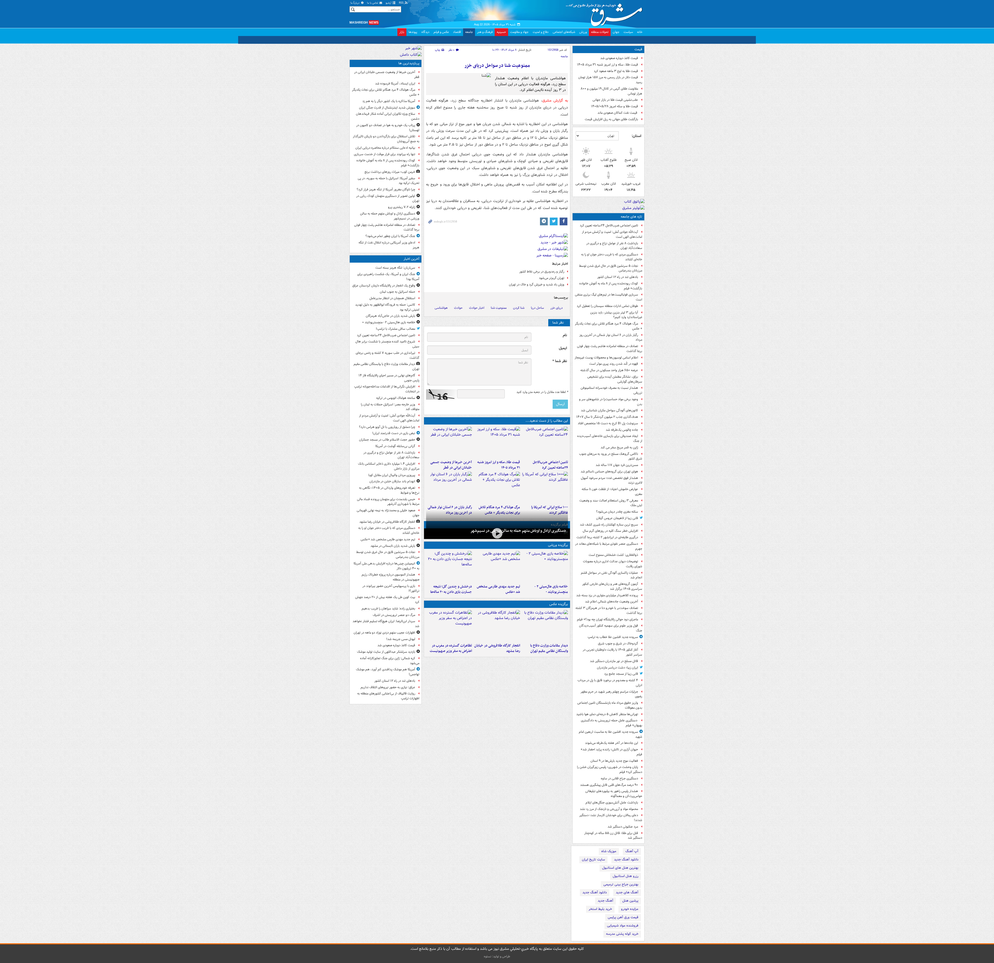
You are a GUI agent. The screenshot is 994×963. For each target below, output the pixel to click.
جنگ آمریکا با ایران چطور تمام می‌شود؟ (390, 236)
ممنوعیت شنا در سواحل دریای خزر (497, 66)
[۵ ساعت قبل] (449, 442)
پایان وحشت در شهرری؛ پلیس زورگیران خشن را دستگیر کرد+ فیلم (609, 769)
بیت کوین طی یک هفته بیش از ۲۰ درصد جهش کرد (387, 600)
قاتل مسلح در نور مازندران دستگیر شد (614, 661)
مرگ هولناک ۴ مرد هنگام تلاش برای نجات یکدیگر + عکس (608, 326)
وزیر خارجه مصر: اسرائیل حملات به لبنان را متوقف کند (390, 407)
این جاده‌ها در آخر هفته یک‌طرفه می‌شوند (611, 743)
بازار (401, 32)
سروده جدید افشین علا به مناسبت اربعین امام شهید (610, 734)
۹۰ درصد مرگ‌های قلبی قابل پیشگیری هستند (609, 784)
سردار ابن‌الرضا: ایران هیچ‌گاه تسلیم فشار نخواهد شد (386, 624)
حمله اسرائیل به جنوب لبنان (397, 291)
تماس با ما (373, 3)
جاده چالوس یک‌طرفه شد (622, 429)
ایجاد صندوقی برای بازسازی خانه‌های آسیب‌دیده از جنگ (609, 438)
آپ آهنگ (631, 851)
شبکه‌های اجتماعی (564, 32)
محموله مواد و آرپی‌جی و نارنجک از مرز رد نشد (609, 809)
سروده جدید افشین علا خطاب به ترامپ (613, 637)
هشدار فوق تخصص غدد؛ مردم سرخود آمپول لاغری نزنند (611, 480)
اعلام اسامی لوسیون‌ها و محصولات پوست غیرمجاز (606, 357)
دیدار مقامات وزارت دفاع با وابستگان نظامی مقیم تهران (549, 648)
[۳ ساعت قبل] (497, 442)
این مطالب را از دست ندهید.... (546, 420)
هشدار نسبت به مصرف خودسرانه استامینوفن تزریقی (611, 390)
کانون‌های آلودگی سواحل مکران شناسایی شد (609, 410)
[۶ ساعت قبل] (545, 487)
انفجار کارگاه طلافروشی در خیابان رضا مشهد (497, 648)
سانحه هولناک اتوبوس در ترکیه (395, 398)
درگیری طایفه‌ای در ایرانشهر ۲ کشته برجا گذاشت (607, 537)
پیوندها (412, 32)
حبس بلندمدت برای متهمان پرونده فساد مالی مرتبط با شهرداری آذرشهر (388, 502)
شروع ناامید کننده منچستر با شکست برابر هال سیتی (387, 344)
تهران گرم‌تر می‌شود (551, 278)
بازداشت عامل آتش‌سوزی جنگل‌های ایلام (612, 802)
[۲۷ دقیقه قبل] (545, 442)
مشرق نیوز (606, 13)
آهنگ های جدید (627, 892)
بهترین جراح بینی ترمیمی (620, 884)
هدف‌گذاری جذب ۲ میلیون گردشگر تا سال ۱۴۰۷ (607, 416)
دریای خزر (556, 307)
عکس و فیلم (441, 32)
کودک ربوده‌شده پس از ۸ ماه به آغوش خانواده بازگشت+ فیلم (610, 286)
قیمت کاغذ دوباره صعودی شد (619, 58)
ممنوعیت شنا (499, 307)
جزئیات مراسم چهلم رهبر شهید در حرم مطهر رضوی (611, 694)
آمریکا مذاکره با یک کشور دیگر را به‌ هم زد (388, 101)
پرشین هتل (630, 900)
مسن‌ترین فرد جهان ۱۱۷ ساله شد (617, 465)
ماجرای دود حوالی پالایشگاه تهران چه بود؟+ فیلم (607, 619)
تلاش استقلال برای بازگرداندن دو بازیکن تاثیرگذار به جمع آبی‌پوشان (386, 139)
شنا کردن (518, 307)
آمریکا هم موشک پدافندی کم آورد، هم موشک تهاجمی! (387, 672)
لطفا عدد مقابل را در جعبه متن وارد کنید (542, 392)
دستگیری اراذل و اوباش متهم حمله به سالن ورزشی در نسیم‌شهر (518, 530)
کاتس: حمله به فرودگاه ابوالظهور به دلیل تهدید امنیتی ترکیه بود (387, 307)
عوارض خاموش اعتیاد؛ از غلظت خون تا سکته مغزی (612, 492)
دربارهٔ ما (355, 3)
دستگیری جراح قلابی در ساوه (619, 778)
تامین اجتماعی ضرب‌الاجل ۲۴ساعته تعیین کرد (609, 225)
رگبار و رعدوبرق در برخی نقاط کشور (541, 271)
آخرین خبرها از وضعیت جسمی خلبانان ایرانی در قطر (451, 465)
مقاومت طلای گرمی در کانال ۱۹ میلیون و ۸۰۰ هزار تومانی (611, 91)
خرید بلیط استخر (600, 909)
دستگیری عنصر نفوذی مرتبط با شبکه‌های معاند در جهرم (608, 546)
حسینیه (501, 32)
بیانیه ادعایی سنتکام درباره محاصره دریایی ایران (385, 147)
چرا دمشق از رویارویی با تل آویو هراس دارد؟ (387, 427)
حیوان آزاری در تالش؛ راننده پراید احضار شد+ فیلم (611, 752)
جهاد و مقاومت (519, 32)
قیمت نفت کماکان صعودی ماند (617, 112)
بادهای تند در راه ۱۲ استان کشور (617, 277)
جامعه (469, 32)
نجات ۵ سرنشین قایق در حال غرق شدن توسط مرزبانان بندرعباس (610, 268)
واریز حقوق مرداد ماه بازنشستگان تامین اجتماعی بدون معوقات (609, 705)
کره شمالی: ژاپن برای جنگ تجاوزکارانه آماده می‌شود (389, 661)
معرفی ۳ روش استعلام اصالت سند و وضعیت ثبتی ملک (610, 503)
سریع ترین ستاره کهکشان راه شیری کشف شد (609, 524)
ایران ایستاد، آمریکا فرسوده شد (395, 83)
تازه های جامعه (631, 216)
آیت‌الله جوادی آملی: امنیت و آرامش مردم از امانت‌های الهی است (612, 234)
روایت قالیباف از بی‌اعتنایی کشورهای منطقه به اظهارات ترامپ (388, 696)
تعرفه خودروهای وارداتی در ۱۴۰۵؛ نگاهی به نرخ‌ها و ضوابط (389, 490)
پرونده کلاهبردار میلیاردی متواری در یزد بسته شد (607, 595)
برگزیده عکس (558, 604)
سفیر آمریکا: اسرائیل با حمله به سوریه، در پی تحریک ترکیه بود (388, 181)
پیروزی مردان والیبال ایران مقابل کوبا (391, 475)
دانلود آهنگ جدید (626, 859)
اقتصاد (457, 32)
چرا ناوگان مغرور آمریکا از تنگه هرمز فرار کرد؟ (386, 189)
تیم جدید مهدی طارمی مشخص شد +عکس (498, 589)
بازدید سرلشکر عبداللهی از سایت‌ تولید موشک (386, 651)
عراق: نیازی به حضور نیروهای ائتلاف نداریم (388, 687)
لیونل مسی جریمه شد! (400, 639)
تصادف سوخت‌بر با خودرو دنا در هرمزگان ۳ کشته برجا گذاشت (608, 610)
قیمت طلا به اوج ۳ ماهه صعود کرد (616, 71)
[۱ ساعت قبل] (497, 566)
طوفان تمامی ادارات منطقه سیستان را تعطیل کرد (607, 306)
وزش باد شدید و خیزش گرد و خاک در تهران (536, 284)
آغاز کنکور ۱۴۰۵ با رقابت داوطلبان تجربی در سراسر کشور (612, 652)
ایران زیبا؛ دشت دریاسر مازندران (617, 667)
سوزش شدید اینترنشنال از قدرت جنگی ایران (387, 107)
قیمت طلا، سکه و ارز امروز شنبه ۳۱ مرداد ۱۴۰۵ (607, 64)
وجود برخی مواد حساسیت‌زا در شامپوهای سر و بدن (610, 402)
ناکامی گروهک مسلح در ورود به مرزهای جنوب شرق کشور (610, 456)
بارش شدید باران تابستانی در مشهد (392, 545)
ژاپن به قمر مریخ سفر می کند (619, 447)
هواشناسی (441, 307)
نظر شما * (559, 361)
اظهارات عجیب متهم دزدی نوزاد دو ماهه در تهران (384, 632)
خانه (639, 32)
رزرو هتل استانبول (625, 876)
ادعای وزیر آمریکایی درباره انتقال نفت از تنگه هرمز (389, 245)
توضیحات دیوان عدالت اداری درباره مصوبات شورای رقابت (612, 564)
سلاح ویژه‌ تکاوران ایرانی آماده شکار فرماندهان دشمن (387, 116)
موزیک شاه (608, 851)
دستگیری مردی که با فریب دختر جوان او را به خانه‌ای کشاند (611, 257)
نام (565, 335)
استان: (636, 136)
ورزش (583, 32)
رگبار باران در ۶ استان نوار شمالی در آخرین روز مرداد (610, 337)
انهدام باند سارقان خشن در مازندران (392, 481)
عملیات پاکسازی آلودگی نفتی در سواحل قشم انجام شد (611, 575)
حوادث (458, 307)
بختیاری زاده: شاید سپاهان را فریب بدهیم (388, 608)
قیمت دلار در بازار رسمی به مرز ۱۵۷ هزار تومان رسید (610, 80)
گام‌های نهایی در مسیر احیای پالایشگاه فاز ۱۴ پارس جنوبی (389, 378)
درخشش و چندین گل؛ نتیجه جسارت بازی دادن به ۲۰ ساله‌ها (451, 589)
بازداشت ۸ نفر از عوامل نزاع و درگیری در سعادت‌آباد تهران (614, 246)
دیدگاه (425, 32)
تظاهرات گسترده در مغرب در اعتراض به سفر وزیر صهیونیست (451, 648)
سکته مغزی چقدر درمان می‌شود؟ (617, 511)
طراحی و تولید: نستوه (497, 956)
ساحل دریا (537, 307)
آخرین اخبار (411, 259)
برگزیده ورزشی (558, 545)
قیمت (638, 49)
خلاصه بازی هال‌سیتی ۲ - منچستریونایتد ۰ (551, 589)
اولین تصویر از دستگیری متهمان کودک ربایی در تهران (387, 198)
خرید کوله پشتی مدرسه (622, 934)
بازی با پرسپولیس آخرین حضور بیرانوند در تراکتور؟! (390, 588)
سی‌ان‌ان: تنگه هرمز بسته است (395, 267)
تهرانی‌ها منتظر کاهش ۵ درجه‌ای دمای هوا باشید (607, 714)
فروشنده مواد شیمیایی (622, 925)
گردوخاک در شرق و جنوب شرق (618, 643)
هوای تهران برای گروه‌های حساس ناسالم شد (609, 471)
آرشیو (389, 3)
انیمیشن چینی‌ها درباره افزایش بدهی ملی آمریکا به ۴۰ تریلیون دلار (386, 566)
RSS (401, 3)
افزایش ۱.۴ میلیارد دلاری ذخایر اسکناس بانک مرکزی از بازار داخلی (388, 466)
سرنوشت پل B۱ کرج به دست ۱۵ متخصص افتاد (608, 423)
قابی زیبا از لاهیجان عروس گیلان (617, 518)
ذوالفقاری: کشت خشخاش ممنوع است (613, 554)
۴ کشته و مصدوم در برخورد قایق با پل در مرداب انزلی (610, 683)
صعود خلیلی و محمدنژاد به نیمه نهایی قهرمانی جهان (388, 513)
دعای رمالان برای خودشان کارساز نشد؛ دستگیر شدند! (610, 818)
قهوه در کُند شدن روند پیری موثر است (613, 363)
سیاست (628, 32)
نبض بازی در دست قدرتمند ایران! (393, 433)
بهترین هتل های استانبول (620, 868)
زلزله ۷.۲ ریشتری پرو (401, 207)
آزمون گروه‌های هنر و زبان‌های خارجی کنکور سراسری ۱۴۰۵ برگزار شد (612, 586)
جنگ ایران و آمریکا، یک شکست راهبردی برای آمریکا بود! (388, 277)
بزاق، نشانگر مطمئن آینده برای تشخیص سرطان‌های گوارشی (614, 379)
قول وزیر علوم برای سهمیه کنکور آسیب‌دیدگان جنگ (610, 628)
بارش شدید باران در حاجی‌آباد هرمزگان (390, 315)
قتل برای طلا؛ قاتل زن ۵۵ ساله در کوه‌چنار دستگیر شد (613, 835)
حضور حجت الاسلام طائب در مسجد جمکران (387, 439)
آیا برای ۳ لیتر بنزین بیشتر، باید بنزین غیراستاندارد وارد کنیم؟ (616, 315)
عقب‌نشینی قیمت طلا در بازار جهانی (615, 99)
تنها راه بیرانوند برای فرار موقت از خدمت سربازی (384, 154)
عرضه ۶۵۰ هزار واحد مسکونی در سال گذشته (609, 370)
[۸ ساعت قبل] (497, 487)
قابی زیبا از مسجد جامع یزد (621, 673)
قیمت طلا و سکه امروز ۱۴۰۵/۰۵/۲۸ (614, 106)
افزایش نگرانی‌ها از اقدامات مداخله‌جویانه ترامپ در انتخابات (386, 389)
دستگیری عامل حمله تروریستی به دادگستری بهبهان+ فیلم (611, 723)
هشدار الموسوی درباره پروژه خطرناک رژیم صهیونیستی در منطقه (390, 577)
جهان (616, 32)
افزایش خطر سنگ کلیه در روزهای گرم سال (610, 530)
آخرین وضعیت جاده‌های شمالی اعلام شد (611, 601)
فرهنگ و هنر (485, 32)
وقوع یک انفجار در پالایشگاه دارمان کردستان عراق (383, 285)
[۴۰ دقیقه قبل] (545, 625)
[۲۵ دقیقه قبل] (545, 566)
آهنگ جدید (605, 900)
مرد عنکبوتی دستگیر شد (623, 826)
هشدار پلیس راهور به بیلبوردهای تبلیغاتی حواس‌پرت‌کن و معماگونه (613, 794)
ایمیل (563, 348)
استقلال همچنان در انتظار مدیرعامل (392, 298)
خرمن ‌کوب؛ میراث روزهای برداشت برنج (389, 171)
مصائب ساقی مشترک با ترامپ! (395, 328)
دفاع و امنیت (541, 32)
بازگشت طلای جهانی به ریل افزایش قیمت (611, 119)
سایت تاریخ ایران (593, 859)
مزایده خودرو (629, 909)
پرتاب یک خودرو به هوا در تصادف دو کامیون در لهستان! (387, 128)
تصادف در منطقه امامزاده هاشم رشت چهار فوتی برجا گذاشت (609, 349)
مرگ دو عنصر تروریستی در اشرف (394, 615)
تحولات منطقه (600, 32)
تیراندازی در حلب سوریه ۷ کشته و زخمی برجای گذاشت (387, 355)
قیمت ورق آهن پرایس (623, 917)
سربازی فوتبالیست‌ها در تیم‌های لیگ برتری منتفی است (608, 297)
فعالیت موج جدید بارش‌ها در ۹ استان (614, 760)
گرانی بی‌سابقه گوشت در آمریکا (395, 446)
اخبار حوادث (476, 307)
